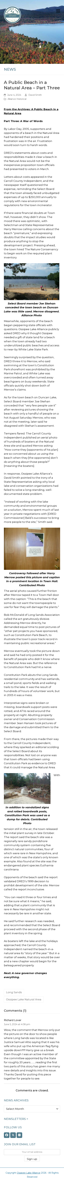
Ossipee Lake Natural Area (23, 999)
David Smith (35, 95)
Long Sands (14, 992)
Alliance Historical (17, 99)
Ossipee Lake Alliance (28, 1172)
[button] (58, 10)
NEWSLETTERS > (16, 1119)
